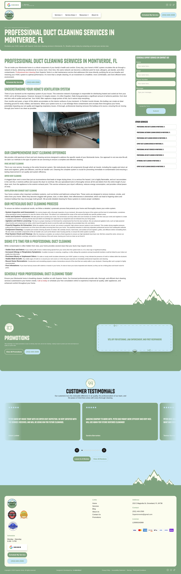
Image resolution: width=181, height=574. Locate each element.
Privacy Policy (106, 570)
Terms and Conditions (139, 570)
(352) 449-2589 (138, 511)
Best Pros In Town (13, 522)
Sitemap (129, 570)
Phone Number (142, 80)
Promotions (96, 517)
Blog (94, 509)
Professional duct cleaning (25, 72)
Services (95, 506)
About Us (95, 15)
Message (139, 88)
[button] (58, 15)
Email (138, 71)
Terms (148, 106)
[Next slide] (104, 450)
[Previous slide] (77, 450)
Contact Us (96, 514)
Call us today (42, 281)
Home (94, 503)
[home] (9, 15)
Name (138, 62)
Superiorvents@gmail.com (142, 514)
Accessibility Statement (118, 570)
